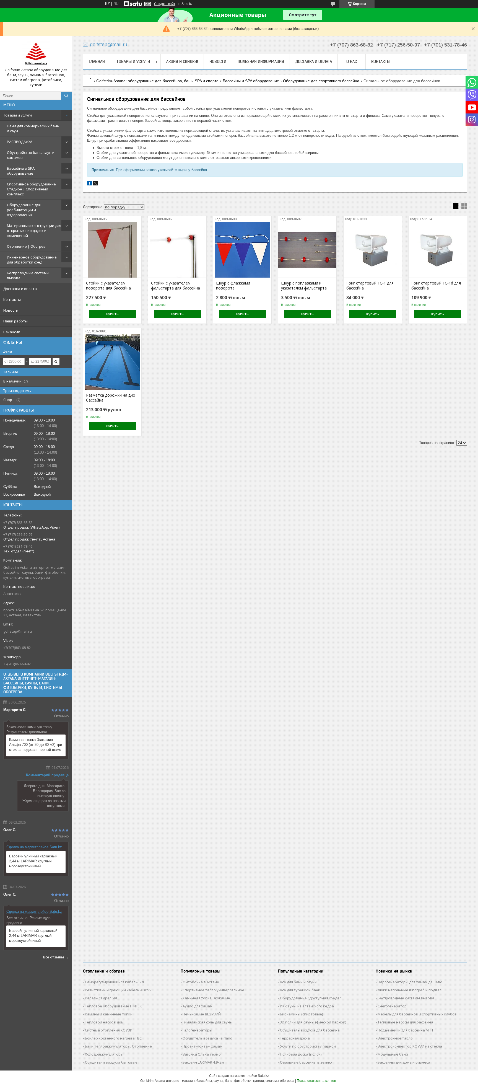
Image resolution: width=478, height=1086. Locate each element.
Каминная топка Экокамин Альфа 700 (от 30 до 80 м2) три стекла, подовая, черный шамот (36, 745)
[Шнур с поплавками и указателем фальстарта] (307, 250)
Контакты (12, 299)
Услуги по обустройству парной (308, 1046)
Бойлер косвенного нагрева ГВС (113, 1038)
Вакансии (11, 331)
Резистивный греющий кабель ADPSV (118, 989)
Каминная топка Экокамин (206, 998)
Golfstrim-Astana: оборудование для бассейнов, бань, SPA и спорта (157, 81)
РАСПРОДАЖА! (19, 141)
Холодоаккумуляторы (104, 1054)
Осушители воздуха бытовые (111, 1062)
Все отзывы (53, 957)
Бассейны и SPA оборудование (21, 171)
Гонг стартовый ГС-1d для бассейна (436, 286)
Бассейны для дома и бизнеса (404, 1062)
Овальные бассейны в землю (306, 1062)
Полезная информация (261, 61)
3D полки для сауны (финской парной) (313, 1022)
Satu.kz (263, 1076)
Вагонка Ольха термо (202, 1054)
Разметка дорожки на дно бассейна (110, 398)
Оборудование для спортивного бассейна (321, 81)
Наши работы (15, 321)
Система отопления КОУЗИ (109, 1030)
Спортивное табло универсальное (213, 989)
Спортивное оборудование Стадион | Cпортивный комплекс (31, 189)
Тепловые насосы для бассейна (405, 1022)
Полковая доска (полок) (300, 1054)
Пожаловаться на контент (317, 1081)
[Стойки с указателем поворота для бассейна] (112, 250)
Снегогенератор (392, 1006)
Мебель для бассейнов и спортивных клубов (417, 1014)
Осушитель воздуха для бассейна (310, 1030)
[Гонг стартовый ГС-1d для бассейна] (438, 250)
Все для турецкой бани (300, 989)
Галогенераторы (197, 1030)
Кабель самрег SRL (101, 998)
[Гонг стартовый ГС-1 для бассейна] (373, 250)
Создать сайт (164, 4)
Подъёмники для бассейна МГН (405, 1030)
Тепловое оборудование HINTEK (113, 1006)
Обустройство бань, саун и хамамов (30, 155)
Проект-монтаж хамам (202, 1046)
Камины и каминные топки (109, 1014)
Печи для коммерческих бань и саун (33, 128)
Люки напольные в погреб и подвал (409, 989)
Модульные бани (393, 1054)
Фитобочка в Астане (201, 981)
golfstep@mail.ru (17, 631)
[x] (95, 184)
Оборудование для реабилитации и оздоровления (24, 209)
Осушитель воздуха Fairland (207, 1038)
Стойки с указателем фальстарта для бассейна (175, 286)
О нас (351, 61)
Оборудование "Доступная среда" (310, 998)
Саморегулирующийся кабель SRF (115, 981)
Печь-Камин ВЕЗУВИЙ (202, 1014)
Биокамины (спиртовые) (301, 1014)
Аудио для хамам (197, 1006)
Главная (97, 61)
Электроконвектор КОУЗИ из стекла (410, 1046)
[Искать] (66, 96)
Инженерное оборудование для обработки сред (32, 260)
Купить (112, 313)
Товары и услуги (17, 115)
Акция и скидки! (182, 61)
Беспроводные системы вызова (28, 275)
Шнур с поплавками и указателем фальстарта (304, 286)
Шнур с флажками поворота (233, 286)
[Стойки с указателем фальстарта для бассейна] (177, 250)
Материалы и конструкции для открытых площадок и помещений (34, 230)
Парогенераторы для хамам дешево (410, 981)
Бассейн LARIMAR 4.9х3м (203, 1062)
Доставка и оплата (20, 288)
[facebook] (89, 184)
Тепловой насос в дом (104, 1022)
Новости (10, 310)
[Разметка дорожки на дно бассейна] (112, 362)
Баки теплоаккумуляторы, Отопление (118, 1046)
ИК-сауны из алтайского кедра (307, 1006)
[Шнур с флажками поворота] (242, 250)
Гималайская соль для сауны (208, 1022)
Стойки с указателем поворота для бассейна (108, 286)
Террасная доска (295, 1038)
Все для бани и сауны (298, 981)
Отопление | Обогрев (26, 246)
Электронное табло (395, 1038)
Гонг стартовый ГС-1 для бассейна (370, 286)
